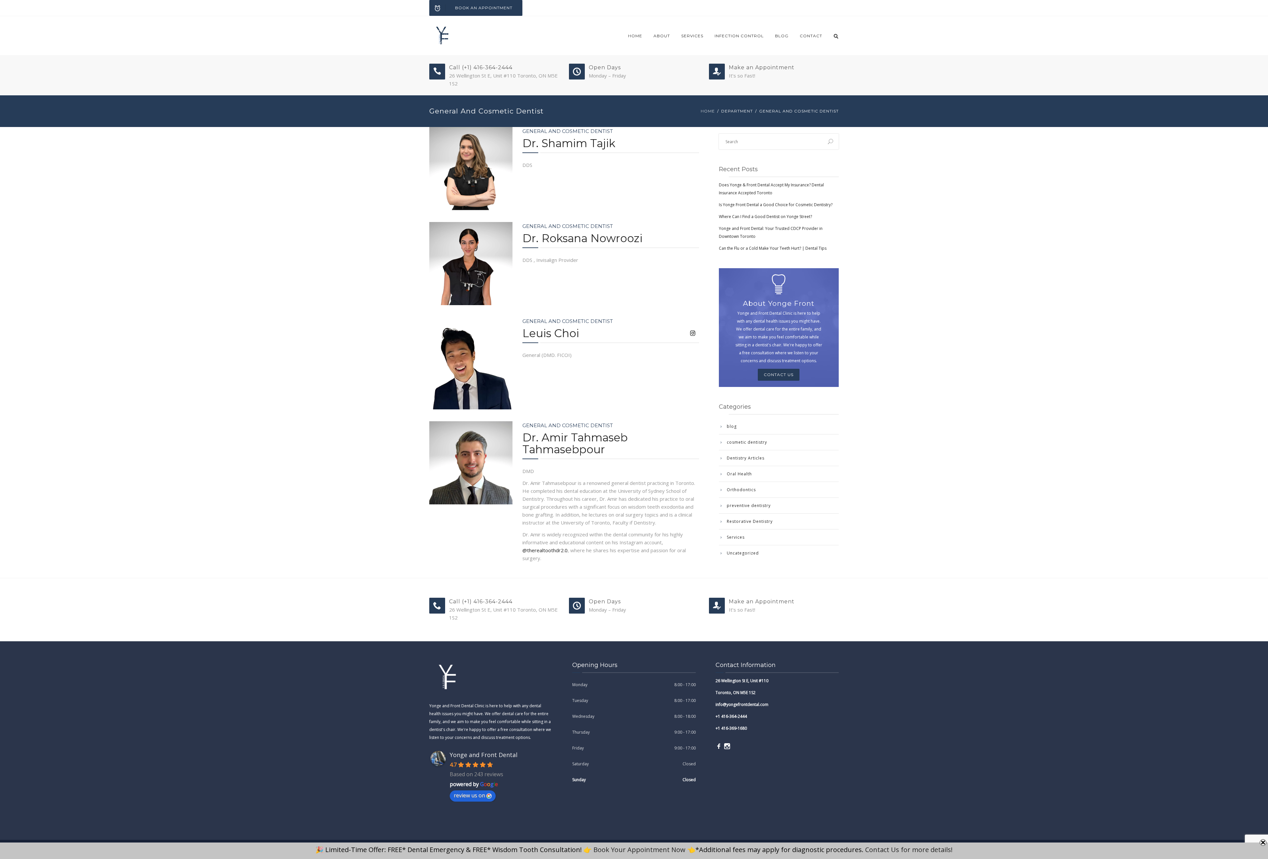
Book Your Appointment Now (639, 849)
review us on (469, 795)
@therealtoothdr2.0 (545, 550)
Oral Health (739, 474)
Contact (811, 35)
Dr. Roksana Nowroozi (582, 238)
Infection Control (739, 35)
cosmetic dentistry (747, 442)
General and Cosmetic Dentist (567, 131)
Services (692, 35)
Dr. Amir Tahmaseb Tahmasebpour (575, 443)
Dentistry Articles (745, 458)
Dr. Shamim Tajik (569, 143)
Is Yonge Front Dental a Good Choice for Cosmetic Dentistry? (775, 204)
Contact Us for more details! (909, 849)
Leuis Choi (550, 333)
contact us (778, 374)
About (661, 35)
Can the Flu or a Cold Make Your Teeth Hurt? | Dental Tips (773, 248)
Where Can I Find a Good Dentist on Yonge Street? (765, 216)
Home (635, 35)
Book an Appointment (483, 7)
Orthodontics (741, 490)
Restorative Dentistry (750, 521)
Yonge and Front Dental (483, 755)
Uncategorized (743, 553)
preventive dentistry (749, 505)
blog (782, 35)
